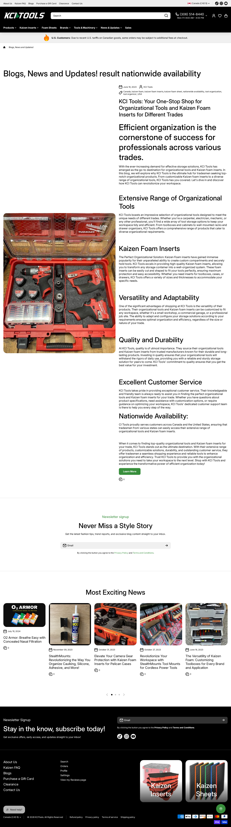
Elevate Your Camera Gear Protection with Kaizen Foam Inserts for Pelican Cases (115, 660)
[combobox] (110, 15)
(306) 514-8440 (192, 14)
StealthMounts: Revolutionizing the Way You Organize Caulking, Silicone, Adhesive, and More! (69, 662)
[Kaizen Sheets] (207, 781)
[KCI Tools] (24, 15)
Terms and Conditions (143, 553)
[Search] (166, 15)
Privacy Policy (121, 553)
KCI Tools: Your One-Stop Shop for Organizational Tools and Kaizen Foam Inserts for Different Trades (164, 108)
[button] (226, 15)
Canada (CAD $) (11, 817)
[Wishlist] (220, 15)
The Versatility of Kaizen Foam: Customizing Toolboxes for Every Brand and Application (205, 662)
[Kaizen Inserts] (161, 781)
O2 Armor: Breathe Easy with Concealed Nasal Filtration (24, 639)
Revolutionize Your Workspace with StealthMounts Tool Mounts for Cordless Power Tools (160, 662)
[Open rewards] (221, 808)
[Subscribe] (166, 545)
